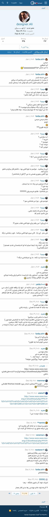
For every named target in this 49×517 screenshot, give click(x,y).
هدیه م (42, 365)
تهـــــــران (19, 28)
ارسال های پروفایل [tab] (41, 52)
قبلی (32, 493)
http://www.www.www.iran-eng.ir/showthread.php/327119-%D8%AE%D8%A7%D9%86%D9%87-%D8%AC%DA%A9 (25, 441)
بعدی (17, 493)
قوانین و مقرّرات (34, 510)
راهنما (14, 510)
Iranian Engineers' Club (35, 515)
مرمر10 (42, 89)
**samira (41, 422)
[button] (46, 3)
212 (45, 41)
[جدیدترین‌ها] (7, 3)
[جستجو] (2, 3)
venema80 (40, 435)
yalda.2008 (40, 284)
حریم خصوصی (22, 510)
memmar (41, 380)
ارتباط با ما (44, 510)
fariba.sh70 (40, 59)
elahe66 (41, 393)
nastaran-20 (40, 449)
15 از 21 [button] (24, 493)
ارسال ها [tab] (17, 52)
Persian (43, 507)
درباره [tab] (9, 52)
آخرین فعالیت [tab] (27, 52)
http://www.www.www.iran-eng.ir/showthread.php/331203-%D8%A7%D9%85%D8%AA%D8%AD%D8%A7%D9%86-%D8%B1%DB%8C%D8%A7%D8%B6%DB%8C (24, 400)
